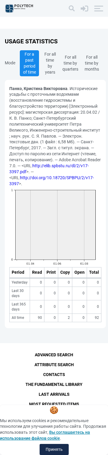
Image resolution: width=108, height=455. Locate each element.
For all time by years (50, 63)
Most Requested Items (54, 404)
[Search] (72, 8)
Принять (54, 449)
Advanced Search (54, 354)
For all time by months (92, 63)
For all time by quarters (70, 63)
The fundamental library (54, 384)
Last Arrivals (54, 394)
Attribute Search (54, 364)
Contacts (54, 374)
